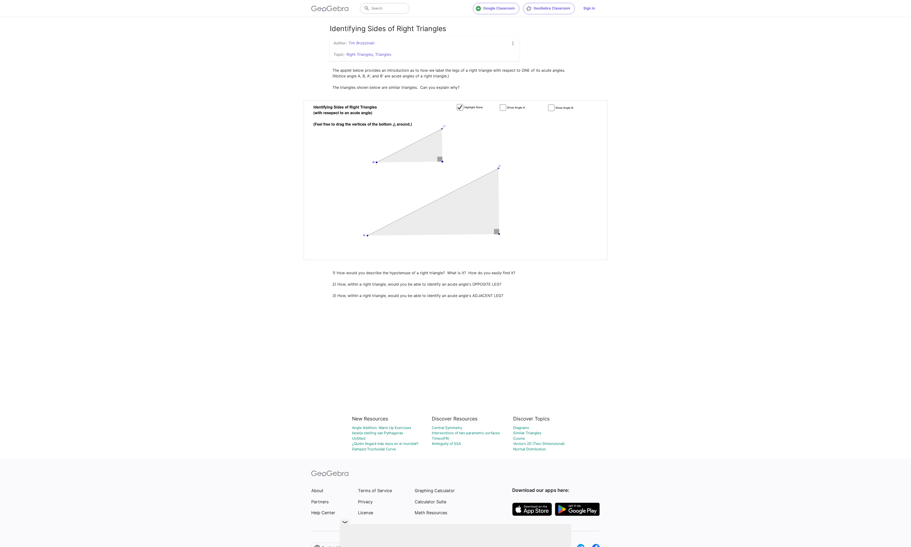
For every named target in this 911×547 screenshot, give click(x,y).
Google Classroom (499, 8)
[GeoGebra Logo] (330, 8)
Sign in (589, 8)
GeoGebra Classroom (552, 8)
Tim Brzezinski (362, 43)
